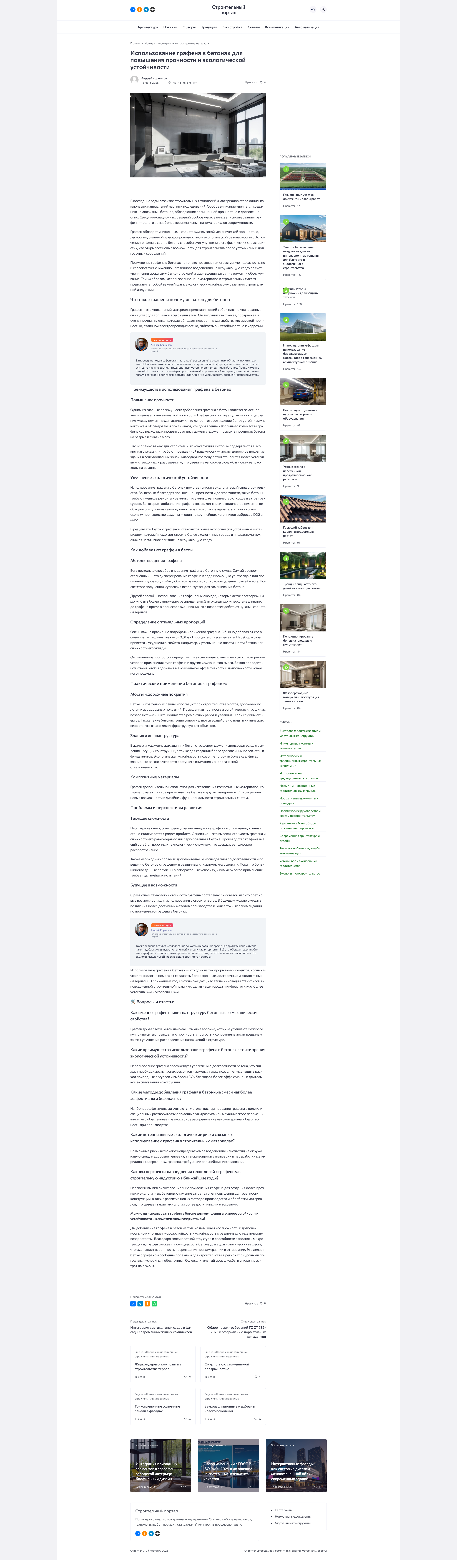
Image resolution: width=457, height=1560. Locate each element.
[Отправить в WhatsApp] (154, 1303)
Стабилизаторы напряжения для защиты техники (300, 293)
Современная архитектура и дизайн (300, 838)
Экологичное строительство (300, 873)
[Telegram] (146, 9)
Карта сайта (283, 1510)
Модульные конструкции (293, 1523)
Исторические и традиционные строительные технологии (300, 761)
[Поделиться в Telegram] (140, 1303)
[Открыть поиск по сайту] (323, 9)
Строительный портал (228, 9)
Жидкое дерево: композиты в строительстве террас (158, 1366)
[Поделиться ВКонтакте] (133, 1303)
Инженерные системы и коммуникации (296, 745)
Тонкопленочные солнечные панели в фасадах (157, 1408)
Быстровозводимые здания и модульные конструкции (300, 733)
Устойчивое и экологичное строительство (299, 863)
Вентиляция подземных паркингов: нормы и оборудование (300, 414)
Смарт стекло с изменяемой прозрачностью (227, 1366)
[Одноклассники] (139, 9)
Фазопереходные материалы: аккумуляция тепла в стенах (301, 697)
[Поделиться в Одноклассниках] (147, 1303)
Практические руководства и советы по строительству (300, 813)
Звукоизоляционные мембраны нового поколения (230, 1408)
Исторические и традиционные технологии (299, 775)
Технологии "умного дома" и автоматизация (300, 850)
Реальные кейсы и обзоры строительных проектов (298, 825)
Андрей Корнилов (154, 78)
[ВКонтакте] (132, 9)
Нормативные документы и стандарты (299, 800)
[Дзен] (152, 9)
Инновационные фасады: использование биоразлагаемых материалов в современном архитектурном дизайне (302, 353)
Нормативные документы (293, 1516)
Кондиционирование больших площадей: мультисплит (298, 640)
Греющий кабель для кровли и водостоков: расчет (298, 531)
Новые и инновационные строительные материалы (298, 788)
